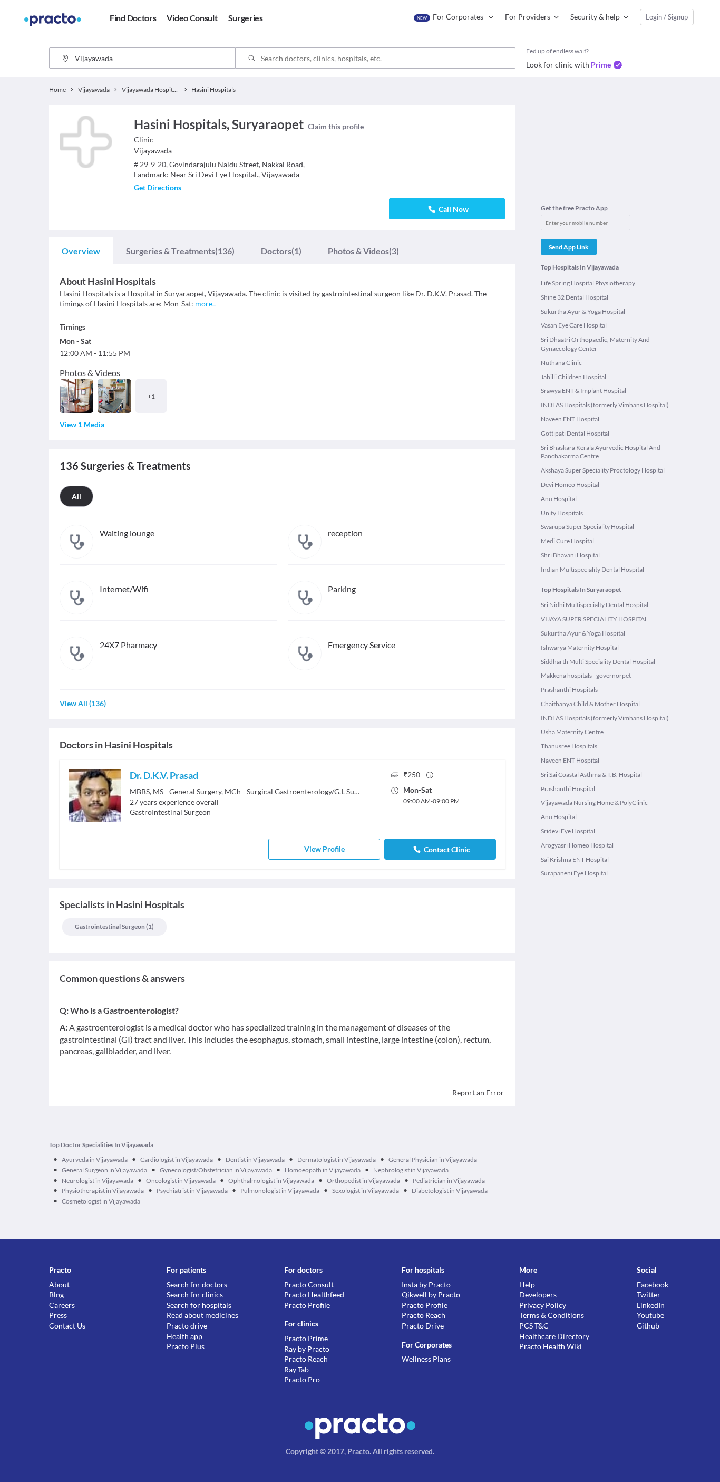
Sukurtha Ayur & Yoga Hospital (583, 311)
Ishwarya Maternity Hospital (580, 647)
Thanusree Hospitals (569, 746)
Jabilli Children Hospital (573, 377)
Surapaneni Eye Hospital (574, 873)
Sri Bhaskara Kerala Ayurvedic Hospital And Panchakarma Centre (600, 452)
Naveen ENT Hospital (570, 419)
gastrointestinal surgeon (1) (114, 926)
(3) (363, 251)
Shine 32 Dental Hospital (574, 297)
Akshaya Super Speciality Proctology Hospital (603, 470)
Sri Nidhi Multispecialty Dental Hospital (594, 605)
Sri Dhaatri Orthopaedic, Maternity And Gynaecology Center (595, 343)
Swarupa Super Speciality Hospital (587, 527)
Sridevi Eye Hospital (568, 831)
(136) (180, 251)
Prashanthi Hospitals (569, 690)
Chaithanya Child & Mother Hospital (590, 704)
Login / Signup (667, 17)
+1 (151, 396)
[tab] (81, 251)
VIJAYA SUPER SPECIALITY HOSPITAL (594, 619)
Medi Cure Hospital (567, 541)
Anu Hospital (559, 499)
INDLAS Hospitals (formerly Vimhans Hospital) (605, 405)
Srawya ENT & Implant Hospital (583, 390)
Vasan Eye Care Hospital (574, 325)
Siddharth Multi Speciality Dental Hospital (598, 662)
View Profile (324, 848)
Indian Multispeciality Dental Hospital (592, 569)
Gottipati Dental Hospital (575, 433)
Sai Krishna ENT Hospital (575, 859)
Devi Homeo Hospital (570, 484)
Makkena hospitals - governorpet (586, 675)
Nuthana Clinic (561, 363)
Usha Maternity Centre (572, 732)
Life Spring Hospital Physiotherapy (588, 283)
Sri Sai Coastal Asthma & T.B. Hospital (591, 774)
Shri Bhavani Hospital (570, 555)
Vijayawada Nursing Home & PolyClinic (594, 802)
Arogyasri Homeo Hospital (577, 845)
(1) (281, 251)
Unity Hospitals (562, 513)
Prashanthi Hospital (568, 789)
